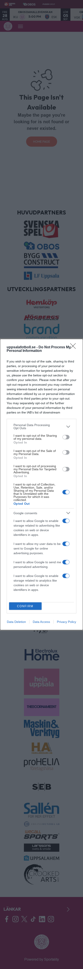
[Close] (74, 347)
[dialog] (41, 484)
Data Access (41, 622)
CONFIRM (25, 606)
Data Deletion (16, 622)
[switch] (65, 437)
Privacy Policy (66, 622)
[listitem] (41, 426)
